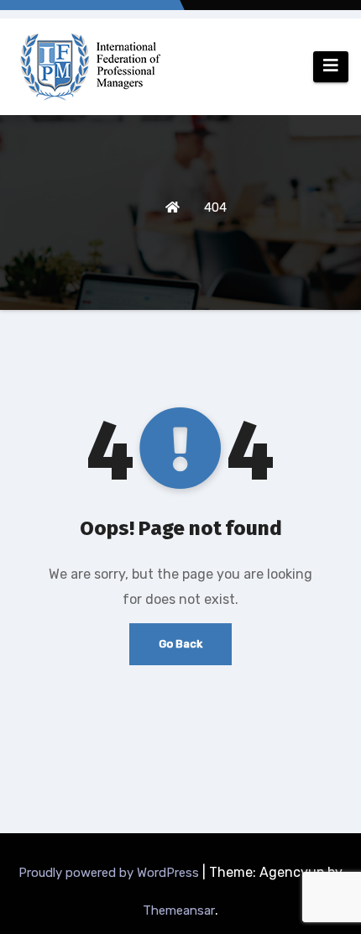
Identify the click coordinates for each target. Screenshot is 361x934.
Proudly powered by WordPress (110, 872)
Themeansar (179, 910)
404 (215, 207)
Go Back (180, 644)
